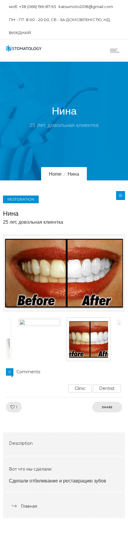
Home (55, 174)
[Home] (24, 50)
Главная (29, 506)
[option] (64, 273)
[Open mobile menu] (116, 50)
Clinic (80, 388)
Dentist (107, 388)
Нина (10, 213)
